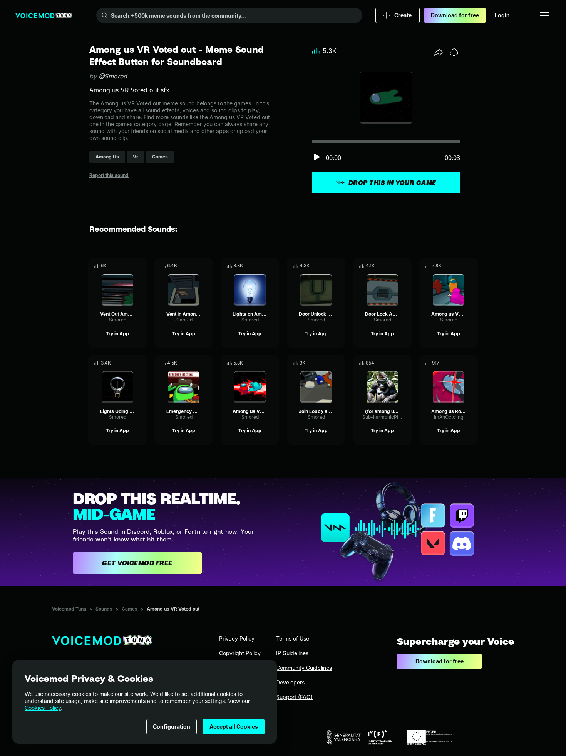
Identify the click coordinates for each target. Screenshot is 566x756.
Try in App (117, 333)
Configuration (171, 726)
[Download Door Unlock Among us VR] (339, 265)
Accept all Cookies (233, 726)
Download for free (455, 15)
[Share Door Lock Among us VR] (395, 265)
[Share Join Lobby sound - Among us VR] (328, 363)
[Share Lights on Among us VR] (262, 265)
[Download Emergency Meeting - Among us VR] (207, 363)
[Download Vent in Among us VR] (207, 265)
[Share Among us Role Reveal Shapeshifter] (461, 363)
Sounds (103, 609)
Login (502, 15)
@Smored (113, 76)
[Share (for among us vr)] (395, 363)
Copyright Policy (240, 653)
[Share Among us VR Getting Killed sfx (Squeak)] (262, 363)
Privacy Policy (237, 638)
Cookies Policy (43, 707)
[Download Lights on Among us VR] (273, 265)
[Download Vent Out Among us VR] (141, 265)
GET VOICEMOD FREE (137, 563)
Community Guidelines (304, 667)
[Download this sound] (454, 52)
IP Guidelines (292, 653)
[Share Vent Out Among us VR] (130, 265)
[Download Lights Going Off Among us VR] (141, 363)
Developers (290, 682)
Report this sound (109, 175)
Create (403, 15)
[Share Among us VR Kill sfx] (461, 265)
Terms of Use (292, 638)
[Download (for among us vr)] (405, 363)
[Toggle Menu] (544, 15)
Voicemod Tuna (69, 609)
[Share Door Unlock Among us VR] (328, 265)
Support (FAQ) (294, 697)
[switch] (316, 157)
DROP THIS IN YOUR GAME (392, 183)
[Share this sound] (438, 52)
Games (129, 609)
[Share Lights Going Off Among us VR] (130, 363)
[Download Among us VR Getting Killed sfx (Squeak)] (273, 363)
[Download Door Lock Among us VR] (405, 265)
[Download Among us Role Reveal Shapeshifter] (472, 363)
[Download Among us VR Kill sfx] (472, 265)
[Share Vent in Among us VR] (196, 265)
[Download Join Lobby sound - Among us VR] (339, 363)
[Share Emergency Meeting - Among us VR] (196, 363)
